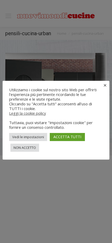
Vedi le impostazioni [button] (28, 137)
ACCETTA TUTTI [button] (67, 136)
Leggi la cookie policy (27, 113)
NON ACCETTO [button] (25, 147)
